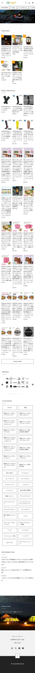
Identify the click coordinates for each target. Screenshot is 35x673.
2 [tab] (16, 24)
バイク (25, 516)
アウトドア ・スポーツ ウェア (9, 523)
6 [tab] (22, 394)
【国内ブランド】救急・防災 (24, 465)
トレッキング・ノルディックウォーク (25, 502)
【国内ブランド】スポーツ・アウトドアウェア (9, 465)
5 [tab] (20, 394)
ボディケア (9, 542)
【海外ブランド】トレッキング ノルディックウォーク (9, 422)
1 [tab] (14, 24)
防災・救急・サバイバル (9, 516)
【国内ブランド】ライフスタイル (25, 457)
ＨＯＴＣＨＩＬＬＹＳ (25, 542)
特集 (25, 407)
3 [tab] (19, 24)
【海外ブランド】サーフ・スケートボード (25, 422)
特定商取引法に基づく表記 (17, 639)
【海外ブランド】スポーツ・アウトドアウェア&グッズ (9, 439)
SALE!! (10, 407)
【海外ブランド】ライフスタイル (9, 431)
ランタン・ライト (10, 484)
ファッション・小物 (9, 536)
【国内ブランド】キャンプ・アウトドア (25, 439)
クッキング (9, 490)
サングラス (25, 530)
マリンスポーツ (25, 509)
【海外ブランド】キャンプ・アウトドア (9, 414)
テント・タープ (9, 478)
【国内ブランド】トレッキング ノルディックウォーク (9, 448)
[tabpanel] (17, 383)
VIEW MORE (17, 361)
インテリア (25, 536)
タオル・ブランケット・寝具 (25, 523)
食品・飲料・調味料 (25, 490)
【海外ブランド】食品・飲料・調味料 (24, 431)
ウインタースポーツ (10, 509)
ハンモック (25, 484)
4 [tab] (21, 24)
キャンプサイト (25, 478)
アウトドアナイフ (25, 496)
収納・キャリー (9, 496)
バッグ (10, 530)
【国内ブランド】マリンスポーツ (9, 457)
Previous (2, 17)
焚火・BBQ (9, 473)
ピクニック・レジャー (9, 502)
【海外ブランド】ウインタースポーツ (25, 414)
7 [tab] (25, 394)
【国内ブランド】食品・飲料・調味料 (24, 448)
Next (33, 17)
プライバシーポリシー (17, 636)
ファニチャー (25, 473)
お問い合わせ (17, 642)
